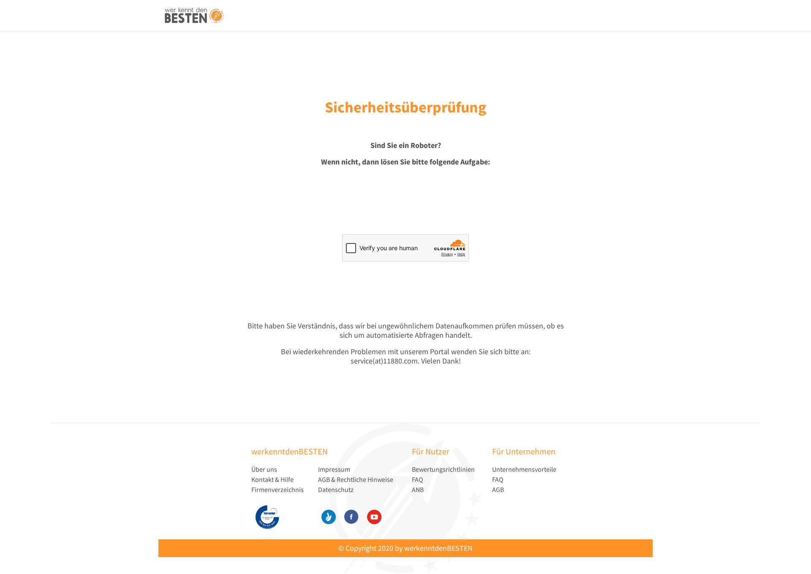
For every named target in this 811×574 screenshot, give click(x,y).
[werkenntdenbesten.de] (194, 16)
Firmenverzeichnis (277, 489)
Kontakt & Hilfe (272, 479)
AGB (498, 489)
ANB (418, 489)
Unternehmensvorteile (524, 469)
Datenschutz (336, 489)
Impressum (334, 469)
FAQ (417, 479)
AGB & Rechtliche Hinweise (355, 479)
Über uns (264, 469)
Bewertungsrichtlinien (443, 469)
